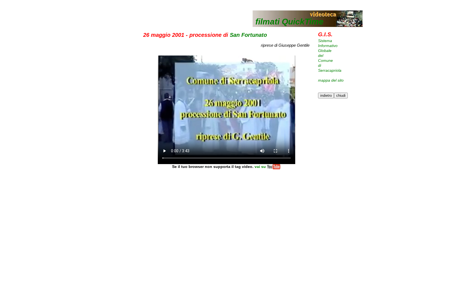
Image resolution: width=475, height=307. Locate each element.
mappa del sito (331, 80)
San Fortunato (248, 35)
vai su (260, 166)
